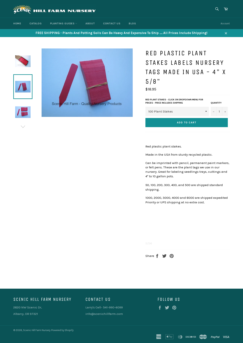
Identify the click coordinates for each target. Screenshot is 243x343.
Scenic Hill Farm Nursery (36, 330)
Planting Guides (63, 23)
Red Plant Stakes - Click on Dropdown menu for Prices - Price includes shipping (174, 101)
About (90, 23)
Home (17, 23)
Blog (132, 23)
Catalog (35, 23)
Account (225, 23)
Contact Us (111, 23)
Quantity (216, 102)
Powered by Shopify (62, 330)
